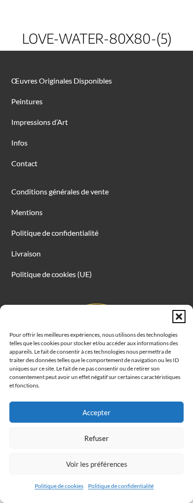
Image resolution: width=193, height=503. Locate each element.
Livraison (26, 253)
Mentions (27, 212)
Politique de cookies (59, 485)
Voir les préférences (96, 464)
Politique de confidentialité (121, 485)
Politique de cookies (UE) (51, 274)
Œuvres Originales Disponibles (61, 80)
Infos (19, 142)
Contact (24, 163)
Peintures (27, 101)
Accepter (96, 412)
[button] (179, 316)
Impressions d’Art (39, 121)
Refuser (96, 438)
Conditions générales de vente (60, 191)
